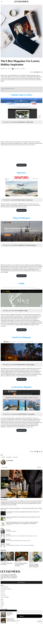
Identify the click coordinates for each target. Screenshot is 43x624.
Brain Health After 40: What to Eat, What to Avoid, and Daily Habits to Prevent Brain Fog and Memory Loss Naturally (22, 523)
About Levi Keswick (4, 586)
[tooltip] (31, 72)
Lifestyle (9, 68)
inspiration (9, 457)
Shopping (2, 602)
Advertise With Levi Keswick (6, 588)
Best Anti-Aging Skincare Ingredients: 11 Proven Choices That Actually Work (21, 508)
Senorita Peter (8, 539)
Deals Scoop (29, 200)
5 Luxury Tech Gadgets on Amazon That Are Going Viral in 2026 (22, 511)
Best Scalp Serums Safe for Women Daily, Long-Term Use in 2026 (23, 517)
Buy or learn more (21, 165)
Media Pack (3, 590)
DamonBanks (32, 414)
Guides (2, 600)
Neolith (26, 310)
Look (2, 607)
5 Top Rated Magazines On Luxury (6, 564)
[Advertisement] (21, 133)
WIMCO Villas (30, 122)
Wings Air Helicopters (31, 245)
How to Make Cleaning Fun (11, 531)
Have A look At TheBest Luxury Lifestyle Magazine (21, 564)
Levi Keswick (17, 68)
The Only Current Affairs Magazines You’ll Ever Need (34, 565)
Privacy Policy (3, 595)
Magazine (15, 457)
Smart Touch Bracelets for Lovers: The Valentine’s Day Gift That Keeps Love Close (21, 535)
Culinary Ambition (30, 364)
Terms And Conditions (5, 597)
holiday (3, 457)
